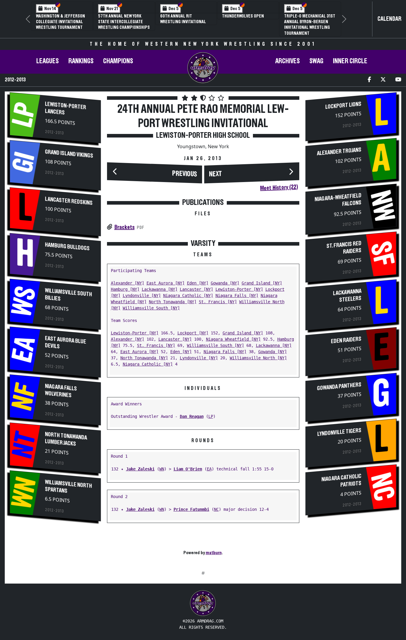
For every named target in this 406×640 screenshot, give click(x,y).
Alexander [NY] (127, 283)
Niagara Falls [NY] (236, 295)
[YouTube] (398, 80)
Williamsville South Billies (68, 294)
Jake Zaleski (140, 469)
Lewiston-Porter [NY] (239, 289)
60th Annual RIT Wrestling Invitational (183, 19)
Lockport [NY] (192, 333)
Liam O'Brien (188, 469)
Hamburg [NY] (125, 289)
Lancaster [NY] (196, 289)
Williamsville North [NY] (258, 357)
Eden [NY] (197, 283)
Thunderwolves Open (243, 16)
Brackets (124, 227)
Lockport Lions (343, 105)
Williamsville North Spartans (68, 486)
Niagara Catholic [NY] (188, 295)
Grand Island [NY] (262, 283)
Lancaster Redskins (68, 201)
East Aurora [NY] (166, 283)
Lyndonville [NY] (142, 295)
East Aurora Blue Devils (65, 342)
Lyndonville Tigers (339, 432)
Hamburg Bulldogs (67, 247)
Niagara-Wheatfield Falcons (337, 199)
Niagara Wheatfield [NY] (233, 339)
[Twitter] (383, 80)
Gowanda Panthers (339, 386)
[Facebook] (369, 80)
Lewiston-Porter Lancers (65, 108)
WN (161, 469)
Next (215, 174)
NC (216, 509)
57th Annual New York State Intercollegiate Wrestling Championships (124, 22)
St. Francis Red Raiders (343, 247)
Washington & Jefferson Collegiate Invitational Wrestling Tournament (60, 22)
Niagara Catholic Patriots (341, 480)
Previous (184, 174)
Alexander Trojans (339, 152)
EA (209, 469)
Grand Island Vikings (69, 154)
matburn (214, 552)
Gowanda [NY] (225, 283)
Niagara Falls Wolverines (61, 391)
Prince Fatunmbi (191, 509)
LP (210, 416)
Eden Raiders (346, 340)
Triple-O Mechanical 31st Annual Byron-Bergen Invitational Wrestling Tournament (309, 25)
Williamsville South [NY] (151, 308)
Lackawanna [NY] (159, 289)
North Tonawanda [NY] (172, 301)
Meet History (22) (279, 187)
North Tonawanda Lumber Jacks (66, 439)
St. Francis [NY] (218, 301)
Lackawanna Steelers (347, 295)
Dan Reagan (192, 416)
